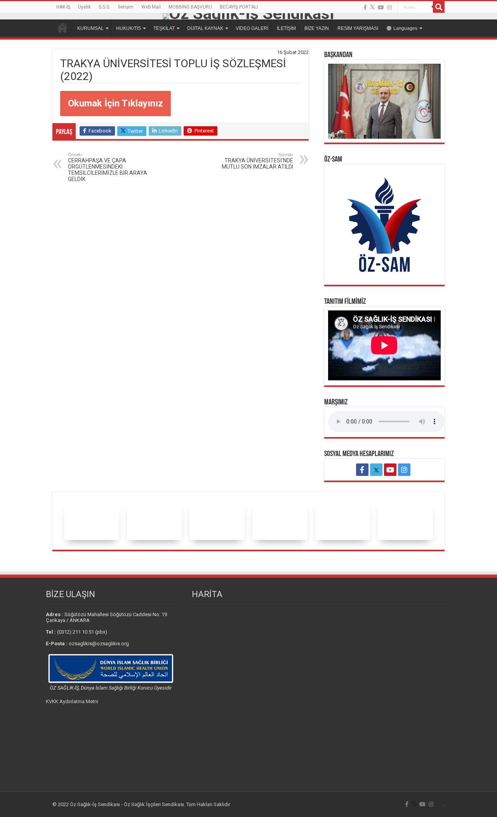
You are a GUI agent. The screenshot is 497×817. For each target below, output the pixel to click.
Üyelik (84, 7)
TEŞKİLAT (164, 28)
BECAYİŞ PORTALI (239, 7)
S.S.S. (104, 7)
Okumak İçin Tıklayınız (115, 103)
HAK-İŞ (63, 7)
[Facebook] (365, 7)
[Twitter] (372, 7)
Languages (405, 28)
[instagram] (389, 7)
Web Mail (151, 7)
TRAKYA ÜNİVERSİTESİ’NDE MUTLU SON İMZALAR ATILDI (257, 161)
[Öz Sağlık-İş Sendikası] (248, 16)
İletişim (126, 7)
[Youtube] (381, 7)
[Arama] (439, 7)
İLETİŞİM (286, 28)
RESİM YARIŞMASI (357, 28)
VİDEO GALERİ (252, 28)
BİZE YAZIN (316, 28)
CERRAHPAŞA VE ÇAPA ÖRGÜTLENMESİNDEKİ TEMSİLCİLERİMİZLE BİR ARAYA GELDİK (107, 167)
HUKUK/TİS (128, 28)
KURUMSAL (90, 28)
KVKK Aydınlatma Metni (72, 701)
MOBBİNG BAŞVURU (190, 7)
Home (62, 27)
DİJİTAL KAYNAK (205, 28)
